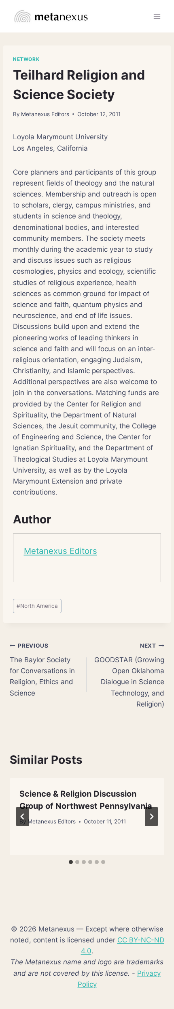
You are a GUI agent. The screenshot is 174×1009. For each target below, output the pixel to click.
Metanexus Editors (45, 114)
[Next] (151, 816)
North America (37, 606)
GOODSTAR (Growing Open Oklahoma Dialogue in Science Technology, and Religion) (129, 675)
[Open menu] (156, 16)
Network (26, 59)
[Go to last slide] (22, 816)
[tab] (71, 862)
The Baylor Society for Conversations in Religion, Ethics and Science (42, 669)
